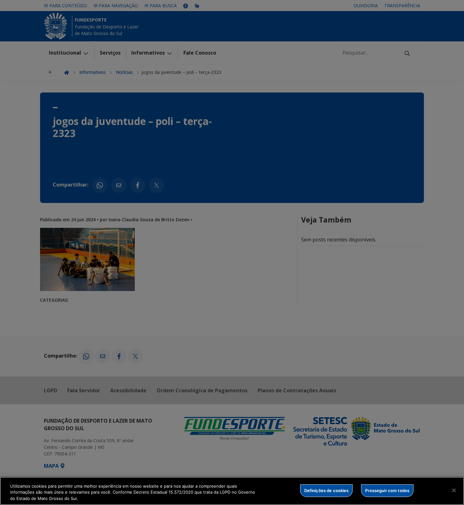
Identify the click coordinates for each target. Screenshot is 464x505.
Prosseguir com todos (387, 490)
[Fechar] (454, 490)
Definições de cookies (326, 490)
